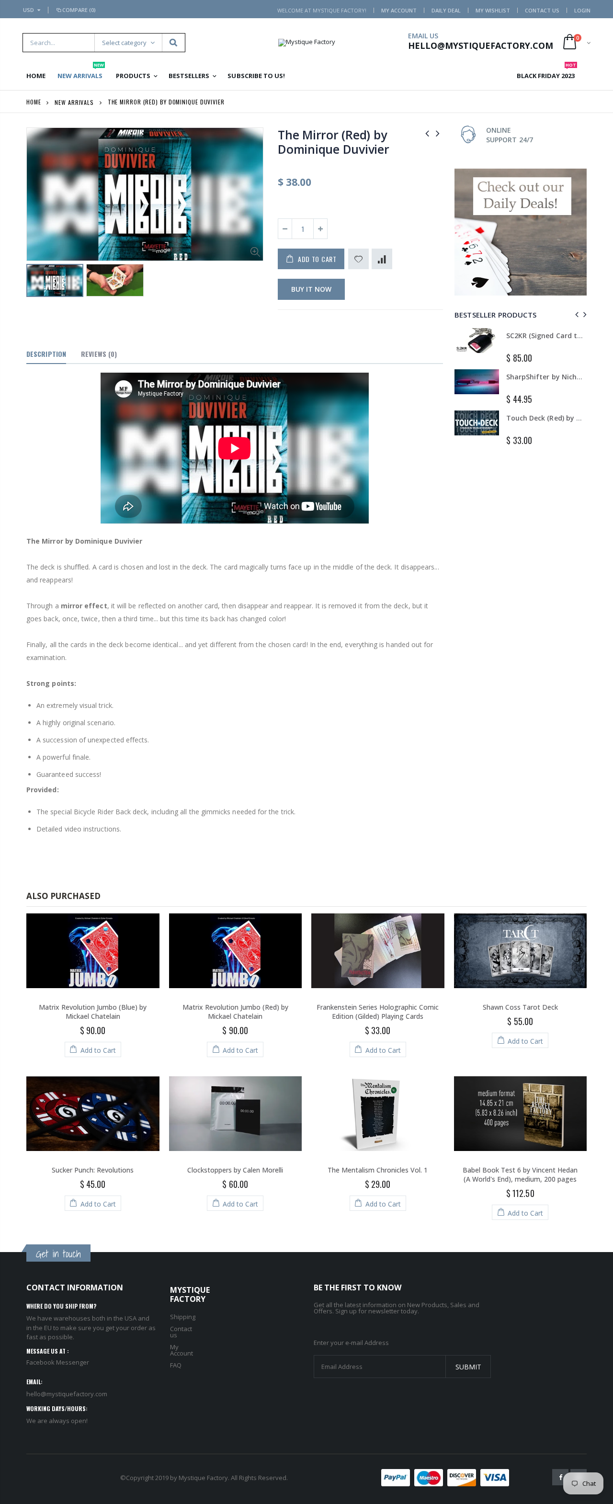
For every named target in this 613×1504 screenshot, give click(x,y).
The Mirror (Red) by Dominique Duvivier (333, 141)
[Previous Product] (427, 132)
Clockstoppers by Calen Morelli (235, 1169)
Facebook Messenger (57, 1362)
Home (33, 102)
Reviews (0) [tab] (99, 354)
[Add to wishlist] (358, 259)
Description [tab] (46, 354)
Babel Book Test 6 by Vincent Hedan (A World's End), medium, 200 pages (520, 1174)
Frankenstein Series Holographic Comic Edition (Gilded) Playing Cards (378, 1012)
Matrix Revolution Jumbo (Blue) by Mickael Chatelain (93, 1012)
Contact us (181, 1331)
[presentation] (575, 314)
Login (582, 10)
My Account (399, 10)
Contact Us (542, 10)
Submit (468, 1366)
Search (173, 43)
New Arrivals (74, 102)
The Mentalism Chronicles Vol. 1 (378, 1169)
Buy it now (311, 289)
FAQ (176, 1365)
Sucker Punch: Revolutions (93, 1169)
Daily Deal (446, 10)
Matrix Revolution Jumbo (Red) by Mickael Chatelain (235, 1012)
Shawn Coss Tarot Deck (520, 1007)
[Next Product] (437, 132)
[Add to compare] (382, 259)
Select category (124, 42)
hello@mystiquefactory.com (66, 1394)
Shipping (182, 1316)
